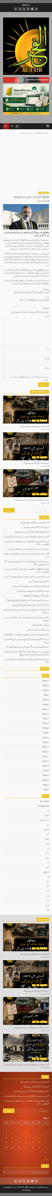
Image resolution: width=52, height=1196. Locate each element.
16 (6, 1137)
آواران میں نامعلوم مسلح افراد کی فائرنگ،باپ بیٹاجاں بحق (26, 446)
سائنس (47, 853)
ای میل (47, 358)
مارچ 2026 (46, 704)
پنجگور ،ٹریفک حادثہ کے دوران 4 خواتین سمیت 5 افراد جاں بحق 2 (26, 410)
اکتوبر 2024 (46, 766)
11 (39, 1137)
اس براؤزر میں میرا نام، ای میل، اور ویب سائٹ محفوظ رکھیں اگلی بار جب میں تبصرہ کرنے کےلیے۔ (29, 378)
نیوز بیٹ (40, 193)
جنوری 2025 (45, 752)
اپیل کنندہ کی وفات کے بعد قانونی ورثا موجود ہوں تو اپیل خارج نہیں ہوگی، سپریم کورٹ (30, 586)
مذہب (47, 896)
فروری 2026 (45, 709)
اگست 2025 (45, 723)
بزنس (44, 193)
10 (46, 1137)
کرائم (38, 457)
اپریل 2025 (46, 737)
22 (13, 1142)
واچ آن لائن (6, 126)
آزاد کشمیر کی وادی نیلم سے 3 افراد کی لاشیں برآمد (38, 581)
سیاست (47, 858)
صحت (47, 867)
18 (39, 1142)
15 (13, 1137)
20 (26, 1142)
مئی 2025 (46, 733)
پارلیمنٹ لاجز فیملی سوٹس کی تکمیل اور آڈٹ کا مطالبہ (38, 630)
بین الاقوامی (46, 829)
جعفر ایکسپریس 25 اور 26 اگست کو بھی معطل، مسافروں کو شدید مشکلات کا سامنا (26, 483)
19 (33, 1142)
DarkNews (41, 1187)
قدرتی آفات (46, 872)
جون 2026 (46, 690)
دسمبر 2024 (46, 756)
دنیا (48, 848)
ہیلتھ (48, 910)
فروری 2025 (45, 747)
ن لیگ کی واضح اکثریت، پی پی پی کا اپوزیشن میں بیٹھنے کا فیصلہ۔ (36, 596)
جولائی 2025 (45, 728)
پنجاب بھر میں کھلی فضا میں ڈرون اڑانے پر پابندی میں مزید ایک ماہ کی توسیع (33, 591)
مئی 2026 (46, 695)
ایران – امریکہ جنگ (44, 820)
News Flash (43, 420)
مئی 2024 (46, 789)
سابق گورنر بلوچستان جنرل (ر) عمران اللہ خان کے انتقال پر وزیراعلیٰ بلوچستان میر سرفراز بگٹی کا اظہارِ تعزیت (26, 634)
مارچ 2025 (46, 742)
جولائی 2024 (45, 780)
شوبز (48, 862)
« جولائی (47, 1159)
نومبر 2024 (46, 761)
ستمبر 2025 (46, 718)
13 (26, 1137)
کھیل (48, 886)
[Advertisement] (26, 80)
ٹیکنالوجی (47, 839)
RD (46, 201)
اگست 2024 (45, 775)
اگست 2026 (45, 681)
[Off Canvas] (47, 126)
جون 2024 (46, 785)
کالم (48, 877)
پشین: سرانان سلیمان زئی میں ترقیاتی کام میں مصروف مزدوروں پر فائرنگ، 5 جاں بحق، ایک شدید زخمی (26, 537)
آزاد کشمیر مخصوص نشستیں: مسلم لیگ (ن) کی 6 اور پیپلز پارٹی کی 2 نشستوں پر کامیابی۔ (30, 605)
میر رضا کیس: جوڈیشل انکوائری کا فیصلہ (40, 625)
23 (6, 1142)
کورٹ (47, 891)
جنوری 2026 (45, 714)
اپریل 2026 (46, 699)
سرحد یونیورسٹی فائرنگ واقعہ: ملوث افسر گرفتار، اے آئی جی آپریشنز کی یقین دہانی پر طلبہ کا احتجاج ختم (27, 600)
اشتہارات (46, 815)
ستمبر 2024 (46, 770)
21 (19, 1142)
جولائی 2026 (45, 685)
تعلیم (48, 834)
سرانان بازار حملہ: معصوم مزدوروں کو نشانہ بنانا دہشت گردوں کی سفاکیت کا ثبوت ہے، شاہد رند (28, 549)
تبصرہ (47, 316)
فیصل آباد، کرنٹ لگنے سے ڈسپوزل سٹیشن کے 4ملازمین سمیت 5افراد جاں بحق (32, 291)
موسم (47, 900)
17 (46, 1142)
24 (46, 1147)
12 (33, 1137)
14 (19, 1137)
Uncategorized (43, 806)
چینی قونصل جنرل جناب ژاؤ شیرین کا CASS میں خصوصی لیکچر (34, 299)
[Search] (12, 126)
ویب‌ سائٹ (46, 368)
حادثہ (38, 420)
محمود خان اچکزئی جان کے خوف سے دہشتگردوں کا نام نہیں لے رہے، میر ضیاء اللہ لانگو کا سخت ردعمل (27, 647)
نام (48, 349)
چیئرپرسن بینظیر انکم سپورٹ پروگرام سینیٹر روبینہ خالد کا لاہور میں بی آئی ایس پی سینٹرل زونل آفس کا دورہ (26, 577)
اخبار (47, 193)
